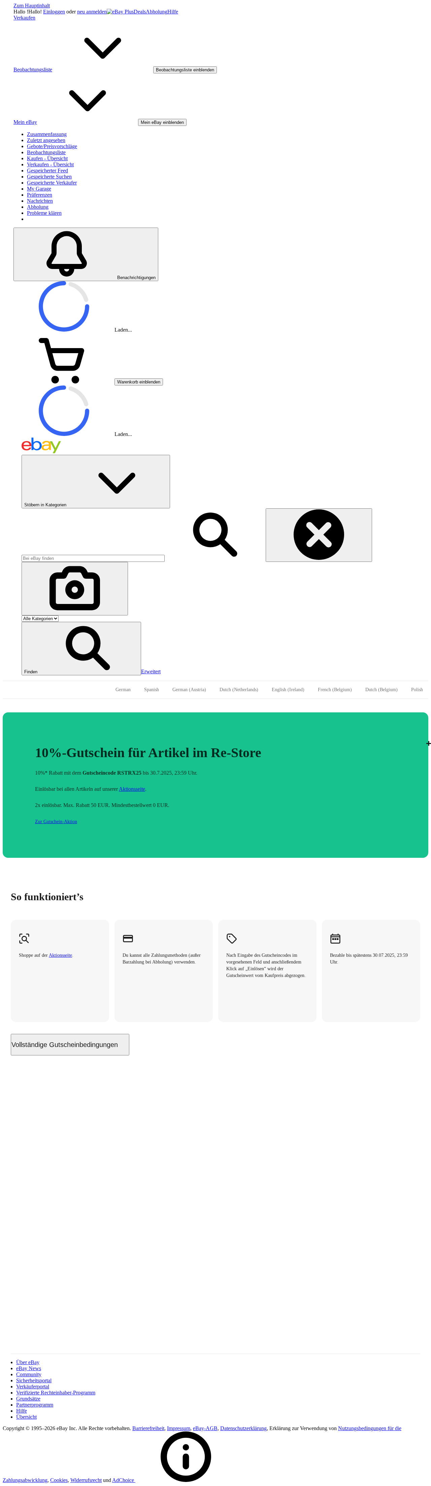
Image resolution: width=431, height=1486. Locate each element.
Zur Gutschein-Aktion (56, 821)
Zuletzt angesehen (46, 140)
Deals (140, 11)
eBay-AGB (205, 1428)
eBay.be (145, 1084)
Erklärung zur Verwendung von (303, 1428)
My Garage (39, 189)
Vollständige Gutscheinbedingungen (64, 1044)
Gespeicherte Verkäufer (52, 182)
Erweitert (151, 671)
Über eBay (27, 1362)
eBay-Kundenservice (202, 1300)
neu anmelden (92, 11)
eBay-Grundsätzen (190, 1243)
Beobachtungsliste (46, 152)
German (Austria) (189, 689)
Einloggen (54, 11)
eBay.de (54, 1084)
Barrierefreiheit (148, 1428)
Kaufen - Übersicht (47, 158)
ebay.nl (126, 1084)
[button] (81, 648)
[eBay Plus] (120, 11)
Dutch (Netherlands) (239, 689)
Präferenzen (39, 195)
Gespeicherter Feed (47, 170)
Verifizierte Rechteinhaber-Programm (55, 1392)
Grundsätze (28, 1398)
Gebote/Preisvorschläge (52, 146)
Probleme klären (44, 213)
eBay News (28, 1368)
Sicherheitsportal (34, 1380)
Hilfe (172, 11)
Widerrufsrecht (86, 1480)
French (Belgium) (335, 689)
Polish (417, 689)
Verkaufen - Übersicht (50, 164)
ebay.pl (171, 1084)
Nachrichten (40, 201)
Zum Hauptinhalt (31, 5)
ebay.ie (108, 1084)
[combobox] (93, 558)
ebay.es (90, 1084)
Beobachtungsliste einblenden (185, 69)
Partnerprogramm (34, 1405)
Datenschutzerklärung (184, 1328)
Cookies (59, 1480)
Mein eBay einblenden (162, 122)
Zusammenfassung (47, 134)
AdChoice (123, 1480)
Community (28, 1374)
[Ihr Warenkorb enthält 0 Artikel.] (63, 381)
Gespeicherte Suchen (49, 176)
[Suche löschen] (319, 535)
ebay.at (72, 1084)
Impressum (178, 1428)
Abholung (156, 11)
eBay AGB (139, 1243)
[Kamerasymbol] (75, 588)
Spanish (151, 689)
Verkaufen (24, 18)
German (123, 689)
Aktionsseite (132, 789)
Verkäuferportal (32, 1386)
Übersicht (26, 1417)
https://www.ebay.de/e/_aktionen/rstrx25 (207, 1192)
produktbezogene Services (269, 1149)
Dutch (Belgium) (381, 689)
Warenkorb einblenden (138, 381)
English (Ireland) (288, 689)
